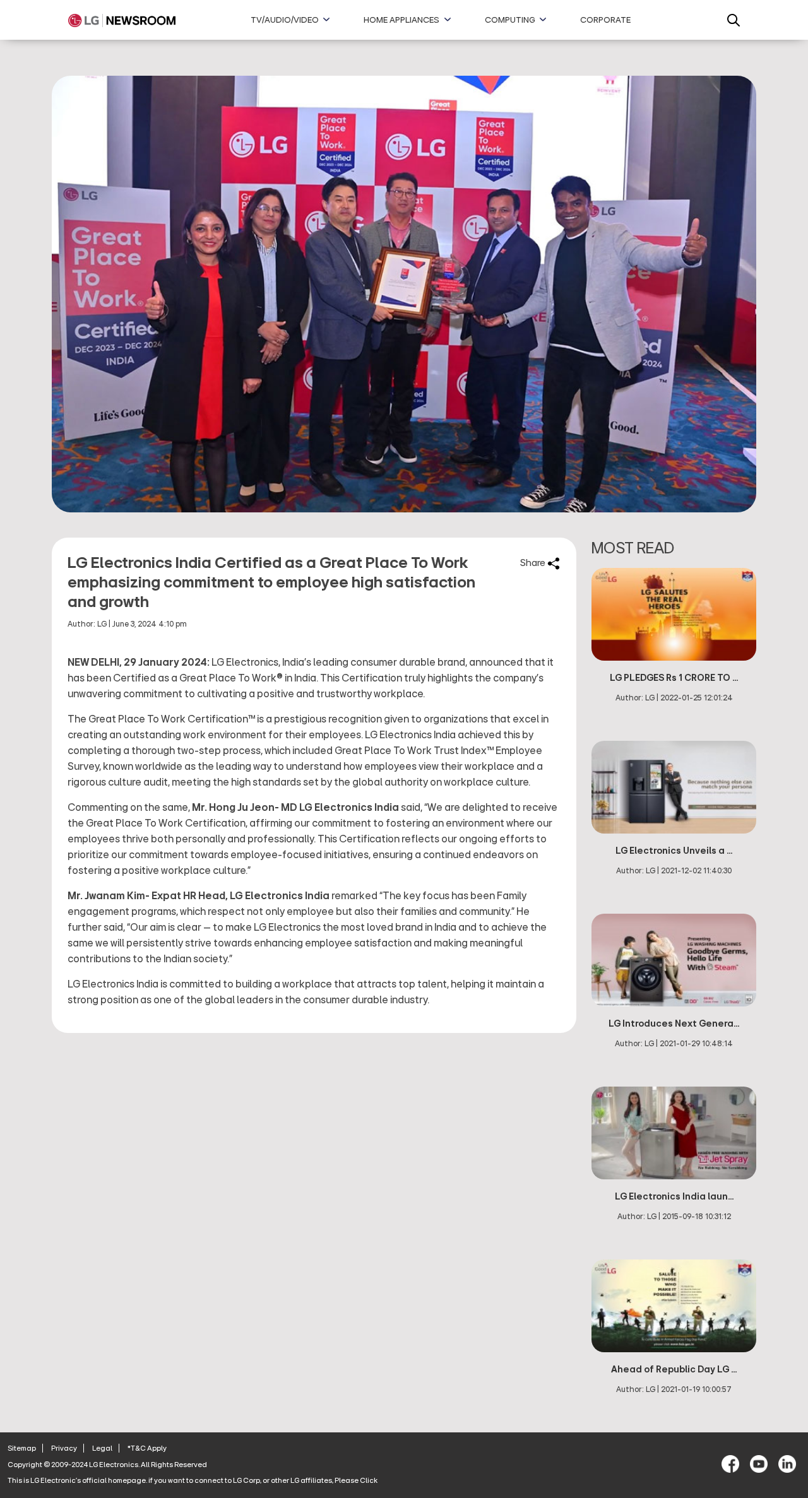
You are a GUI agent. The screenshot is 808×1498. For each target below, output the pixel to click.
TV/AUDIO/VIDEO (285, 20)
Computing (510, 20)
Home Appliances (401, 20)
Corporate (605, 20)
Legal (102, 1448)
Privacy (64, 1448)
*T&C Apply (147, 1448)
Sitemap (22, 1448)
